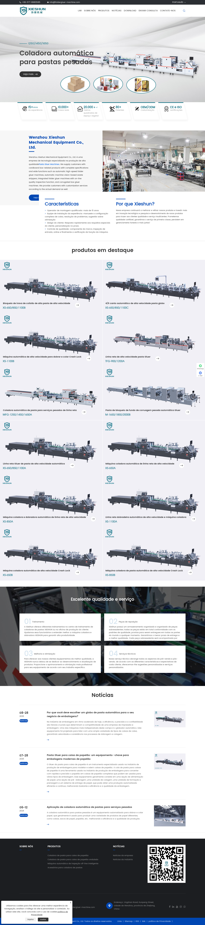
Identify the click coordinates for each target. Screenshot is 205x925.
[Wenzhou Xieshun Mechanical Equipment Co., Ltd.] (32, 10)
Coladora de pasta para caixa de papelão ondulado (73, 859)
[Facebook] (169, 906)
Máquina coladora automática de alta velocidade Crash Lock (36, 570)
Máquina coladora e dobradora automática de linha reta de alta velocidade (44, 517)
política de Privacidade (160, 921)
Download (130, 10)
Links (119, 921)
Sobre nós (90, 10)
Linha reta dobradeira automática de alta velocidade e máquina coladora (145, 517)
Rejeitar (31, 919)
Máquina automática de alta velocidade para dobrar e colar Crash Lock (42, 357)
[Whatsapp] (185, 906)
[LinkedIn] (173, 906)
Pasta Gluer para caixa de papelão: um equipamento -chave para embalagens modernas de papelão (88, 757)
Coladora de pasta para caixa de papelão (68, 855)
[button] (187, 55)
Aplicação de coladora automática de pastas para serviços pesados (89, 807)
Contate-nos (168, 10)
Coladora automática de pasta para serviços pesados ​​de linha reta (40, 410)
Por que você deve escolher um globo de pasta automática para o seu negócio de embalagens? (90, 714)
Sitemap (129, 921)
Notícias (116, 10)
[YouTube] (177, 906)
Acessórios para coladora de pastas (65, 867)
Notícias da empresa (123, 855)
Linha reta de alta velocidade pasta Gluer (127, 357)
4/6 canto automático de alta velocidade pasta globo (135, 303)
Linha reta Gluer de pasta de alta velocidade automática (34, 463)
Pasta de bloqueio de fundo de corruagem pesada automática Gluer (142, 410)
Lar (80, 10)
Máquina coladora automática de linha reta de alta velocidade (139, 463)
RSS (137, 921)
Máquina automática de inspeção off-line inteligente (73, 863)
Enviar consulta (148, 10)
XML (144, 921)
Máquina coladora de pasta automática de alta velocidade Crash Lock (144, 570)
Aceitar (43, 919)
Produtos (103, 10)
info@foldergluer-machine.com (65, 2)
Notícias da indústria (123, 859)
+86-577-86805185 (31, 2)
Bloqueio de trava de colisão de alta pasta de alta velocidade (36, 303)
